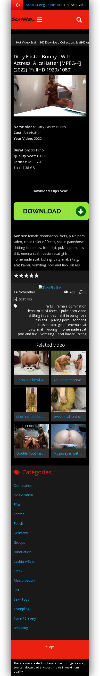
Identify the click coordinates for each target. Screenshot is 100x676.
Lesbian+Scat (24, 561)
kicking (52, 329)
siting (82, 334)
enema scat (77, 324)
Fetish (18, 523)
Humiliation (22, 552)
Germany (21, 533)
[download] (51, 211)
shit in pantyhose (73, 315)
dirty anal (36, 329)
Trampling (21, 608)
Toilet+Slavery (25, 618)
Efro (17, 504)
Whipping (21, 627)
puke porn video (73, 310)
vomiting (47, 334)
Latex (18, 571)
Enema (19, 514)
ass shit (41, 320)
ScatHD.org (23, 19)
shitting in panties (42, 315)
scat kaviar (66, 334)
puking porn (60, 320)
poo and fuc (27, 334)
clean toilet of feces (42, 310)
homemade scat (73, 329)
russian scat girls (51, 324)
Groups (19, 542)
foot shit (79, 320)
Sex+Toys (21, 599)
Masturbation (24, 580)
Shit (16, 590)
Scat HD (25, 299)
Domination (23, 485)
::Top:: (50, 647)
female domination (71, 306)
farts (49, 306)
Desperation (23, 495)
